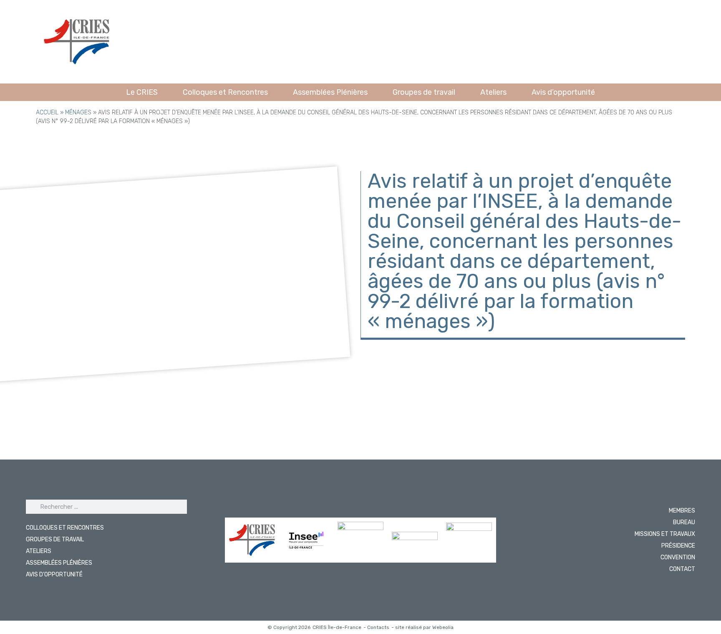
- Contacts (376, 627)
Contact (682, 569)
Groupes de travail (424, 92)
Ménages (78, 112)
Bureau (684, 522)
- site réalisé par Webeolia (422, 627)
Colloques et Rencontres (225, 92)
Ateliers (493, 92)
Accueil (47, 112)
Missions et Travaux (665, 534)
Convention (677, 557)
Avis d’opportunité (563, 92)
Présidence (678, 545)
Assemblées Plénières (330, 92)
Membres (682, 510)
